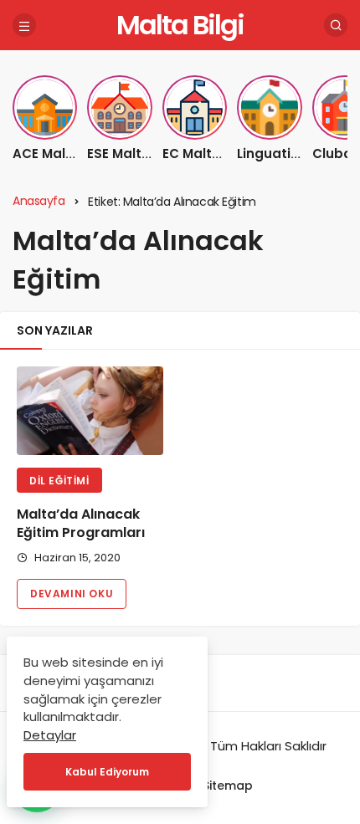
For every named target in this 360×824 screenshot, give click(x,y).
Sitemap (228, 785)
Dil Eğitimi (59, 480)
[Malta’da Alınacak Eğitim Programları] (90, 411)
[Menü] (24, 25)
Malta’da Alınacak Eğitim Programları (81, 523)
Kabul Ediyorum (107, 772)
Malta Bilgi (180, 25)
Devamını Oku (71, 593)
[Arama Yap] (335, 25)
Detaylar (49, 735)
